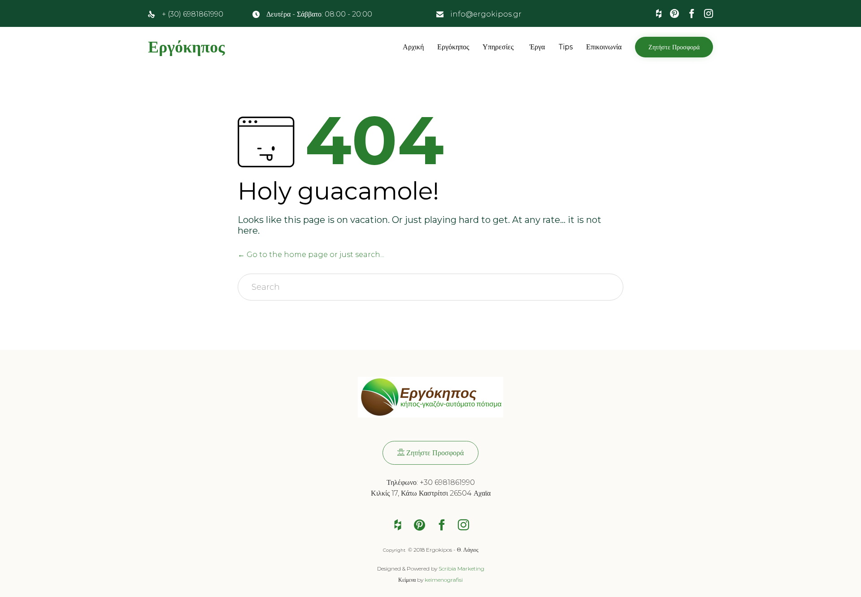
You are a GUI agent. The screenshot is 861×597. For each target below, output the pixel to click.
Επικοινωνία (604, 47)
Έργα (537, 47)
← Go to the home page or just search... (311, 254)
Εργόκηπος (186, 47)
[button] (674, 47)
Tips (565, 47)
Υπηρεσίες (498, 47)
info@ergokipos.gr (486, 14)
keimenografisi (444, 579)
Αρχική (413, 47)
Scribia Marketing (461, 568)
